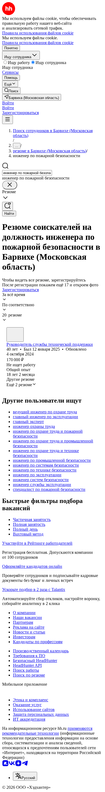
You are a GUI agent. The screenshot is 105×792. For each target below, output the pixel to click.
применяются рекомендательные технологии (47, 730)
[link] (11, 90)
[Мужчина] (15, 334)
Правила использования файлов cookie (38, 42)
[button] (8, 103)
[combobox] (27, 173)
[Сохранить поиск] (7, 206)
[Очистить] (9, 185)
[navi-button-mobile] (7, 119)
